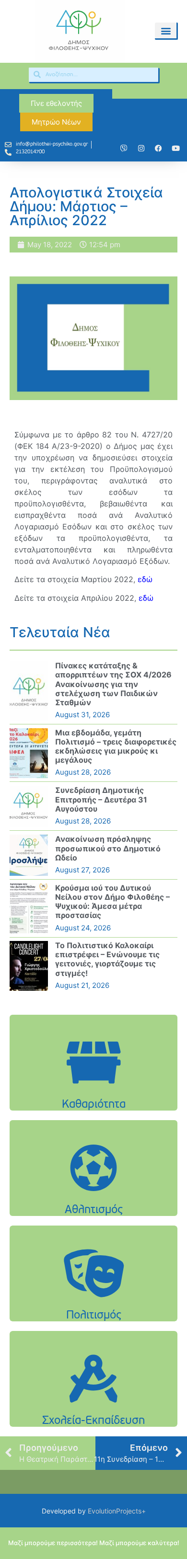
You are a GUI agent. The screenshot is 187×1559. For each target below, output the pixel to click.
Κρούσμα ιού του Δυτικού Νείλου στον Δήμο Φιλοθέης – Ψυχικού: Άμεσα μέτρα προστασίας (112, 901)
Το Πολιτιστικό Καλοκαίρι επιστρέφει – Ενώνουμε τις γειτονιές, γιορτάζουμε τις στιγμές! (107, 959)
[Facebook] (158, 148)
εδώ (145, 579)
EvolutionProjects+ (117, 1511)
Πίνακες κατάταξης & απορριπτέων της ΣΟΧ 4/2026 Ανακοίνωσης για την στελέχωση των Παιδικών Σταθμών (113, 684)
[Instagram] (141, 148)
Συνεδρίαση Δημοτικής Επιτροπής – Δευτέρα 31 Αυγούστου (101, 799)
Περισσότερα (93, 1087)
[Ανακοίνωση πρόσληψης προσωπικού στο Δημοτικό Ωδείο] (29, 855)
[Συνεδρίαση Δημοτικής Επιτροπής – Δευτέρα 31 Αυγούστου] (29, 806)
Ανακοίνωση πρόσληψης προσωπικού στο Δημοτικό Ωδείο (108, 848)
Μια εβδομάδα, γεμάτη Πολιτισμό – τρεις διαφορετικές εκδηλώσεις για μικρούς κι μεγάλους (115, 746)
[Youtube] (175, 148)
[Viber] (123, 148)
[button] (165, 30)
